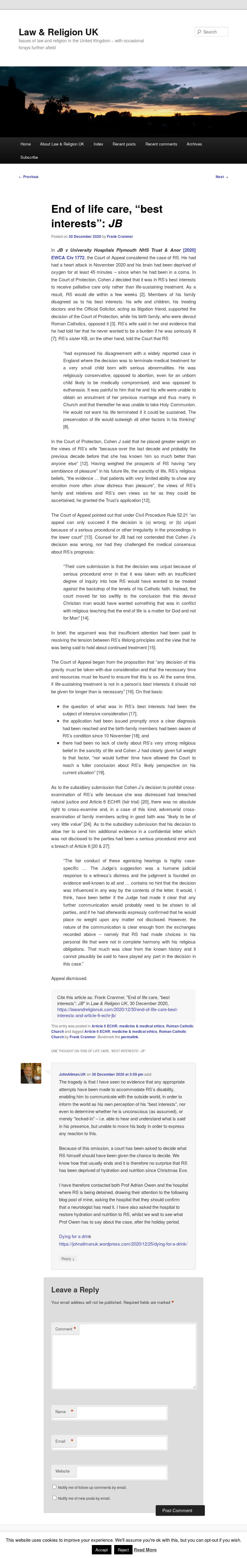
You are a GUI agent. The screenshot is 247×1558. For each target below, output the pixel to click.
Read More (145, 1549)
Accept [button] (101, 1550)
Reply (68, 1258)
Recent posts (124, 144)
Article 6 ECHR (104, 1026)
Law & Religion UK (58, 31)
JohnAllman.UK (72, 1074)
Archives (194, 144)
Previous (29, 176)
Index (98, 144)
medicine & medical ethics (141, 1026)
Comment (65, 1329)
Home (25, 144)
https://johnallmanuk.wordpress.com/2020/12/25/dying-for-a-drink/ (123, 1243)
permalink (129, 1036)
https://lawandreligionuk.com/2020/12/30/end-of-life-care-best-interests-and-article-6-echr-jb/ (117, 1012)
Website (62, 1471)
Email (64, 1441)
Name (64, 1411)
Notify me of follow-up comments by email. (92, 1487)
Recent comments (161, 144)
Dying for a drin (74, 1236)
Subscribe (29, 157)
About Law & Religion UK (62, 144)
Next (222, 176)
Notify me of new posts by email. (84, 1498)
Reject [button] (123, 1550)
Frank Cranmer (120, 236)
